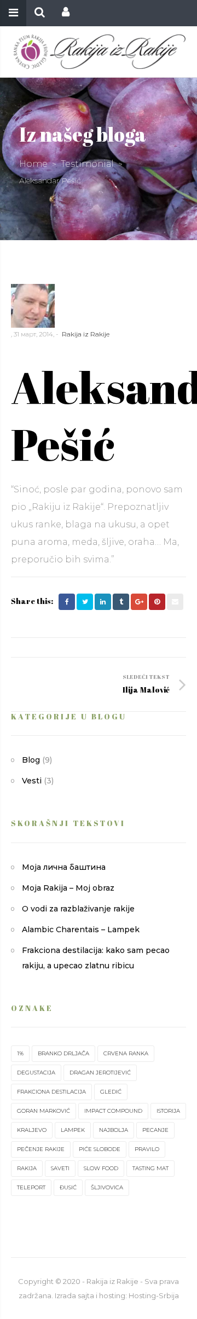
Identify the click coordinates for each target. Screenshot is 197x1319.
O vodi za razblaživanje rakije (78, 909)
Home (33, 164)
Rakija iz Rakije (85, 334)
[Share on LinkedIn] (103, 602)
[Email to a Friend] (175, 602)
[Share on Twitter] (85, 602)
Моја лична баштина (64, 867)
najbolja (113, 1130)
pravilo (147, 1149)
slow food (101, 1168)
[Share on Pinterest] (157, 602)
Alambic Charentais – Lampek (81, 929)
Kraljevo (32, 1130)
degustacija (36, 1072)
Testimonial (87, 164)
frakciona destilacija (51, 1091)
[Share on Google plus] (139, 602)
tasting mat (150, 1168)
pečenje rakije (41, 1149)
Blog (31, 760)
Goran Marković (43, 1110)
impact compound (113, 1110)
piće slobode (99, 1149)
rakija (27, 1168)
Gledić (110, 1091)
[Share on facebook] (67, 602)
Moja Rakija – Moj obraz (68, 888)
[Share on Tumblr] (121, 602)
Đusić (68, 1187)
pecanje (155, 1130)
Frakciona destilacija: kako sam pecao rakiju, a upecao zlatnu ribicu (96, 958)
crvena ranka (125, 1053)
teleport (31, 1187)
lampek (73, 1130)
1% (20, 1053)
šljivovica (107, 1187)
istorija (168, 1110)
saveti (60, 1168)
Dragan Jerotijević (100, 1072)
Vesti (32, 781)
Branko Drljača (63, 1053)
